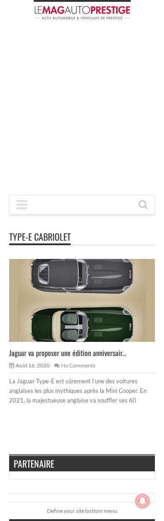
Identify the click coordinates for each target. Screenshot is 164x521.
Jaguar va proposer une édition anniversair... (67, 352)
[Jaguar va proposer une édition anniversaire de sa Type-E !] (89, 299)
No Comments (78, 365)
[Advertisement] (82, 110)
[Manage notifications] (142, 501)
